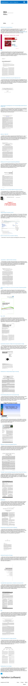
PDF (1, 610)
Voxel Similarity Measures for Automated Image (10, 394)
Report (24, 684)
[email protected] (22, 31)
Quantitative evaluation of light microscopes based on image (12, 343)
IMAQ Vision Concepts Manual (6, 27)
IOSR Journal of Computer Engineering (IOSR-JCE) (10, 161)
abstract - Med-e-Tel (4, 134)
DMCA (26, 682)
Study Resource (4, 2)
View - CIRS (3, 316)
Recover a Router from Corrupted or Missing (9, 235)
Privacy (22, 682)
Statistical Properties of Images (7, 555)
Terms (18, 682)
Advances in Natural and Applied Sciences (9, 444)
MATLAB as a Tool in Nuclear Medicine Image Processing (11, 189)
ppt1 (1, 50)
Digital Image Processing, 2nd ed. (7, 212)
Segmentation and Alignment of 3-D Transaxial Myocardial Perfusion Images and (14, 106)
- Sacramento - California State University (8, 259)
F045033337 (3, 499)
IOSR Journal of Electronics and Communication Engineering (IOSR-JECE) (13, 288)
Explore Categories (14, 2)
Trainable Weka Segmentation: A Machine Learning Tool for (12, 583)
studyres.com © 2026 (5, 682)
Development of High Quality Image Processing (10, 371)
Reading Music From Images (6, 666)
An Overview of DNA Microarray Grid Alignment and (10, 77)
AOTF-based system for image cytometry (8, 638)
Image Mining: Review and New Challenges (9, 527)
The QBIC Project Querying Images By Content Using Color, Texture (13, 472)
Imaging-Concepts (4, 417)
